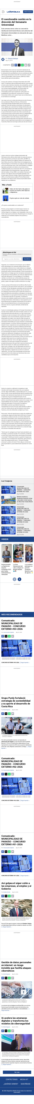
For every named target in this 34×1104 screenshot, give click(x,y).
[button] (28, 11)
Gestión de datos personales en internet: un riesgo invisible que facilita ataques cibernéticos (16, 966)
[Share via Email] (25, 65)
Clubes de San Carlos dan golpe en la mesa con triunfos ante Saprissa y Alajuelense (20, 190)
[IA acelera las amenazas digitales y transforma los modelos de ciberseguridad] (16, 1042)
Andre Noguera (6, 709)
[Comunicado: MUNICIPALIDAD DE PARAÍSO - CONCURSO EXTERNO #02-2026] (16, 786)
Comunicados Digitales (8, 632)
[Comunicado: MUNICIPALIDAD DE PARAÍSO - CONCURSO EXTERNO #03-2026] (16, 648)
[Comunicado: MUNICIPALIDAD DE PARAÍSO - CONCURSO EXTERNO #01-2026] (16, 863)
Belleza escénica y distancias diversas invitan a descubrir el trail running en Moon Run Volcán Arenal (25, 499)
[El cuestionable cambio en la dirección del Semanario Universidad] (17, 47)
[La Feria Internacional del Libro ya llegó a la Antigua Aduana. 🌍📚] (18, 553)
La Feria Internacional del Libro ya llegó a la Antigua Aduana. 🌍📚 (18, 568)
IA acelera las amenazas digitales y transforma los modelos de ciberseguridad (15, 1021)
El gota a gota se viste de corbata (19, 198)
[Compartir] (29, 65)
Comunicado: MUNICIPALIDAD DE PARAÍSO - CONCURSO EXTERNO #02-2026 (13, 762)
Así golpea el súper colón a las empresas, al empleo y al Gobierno (16, 886)
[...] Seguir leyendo (24, 662)
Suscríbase (25, 1084)
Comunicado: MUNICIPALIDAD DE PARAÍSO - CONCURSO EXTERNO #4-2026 (23, 529)
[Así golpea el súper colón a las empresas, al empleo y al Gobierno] (16, 908)
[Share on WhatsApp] (22, 65)
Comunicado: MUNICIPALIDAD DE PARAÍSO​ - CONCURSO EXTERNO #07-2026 (23, 489)
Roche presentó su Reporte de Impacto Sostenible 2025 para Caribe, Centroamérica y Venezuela (6, 569)
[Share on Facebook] (16, 65)
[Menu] (3, 11)
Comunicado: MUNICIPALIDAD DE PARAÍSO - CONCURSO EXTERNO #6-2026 (23, 509)
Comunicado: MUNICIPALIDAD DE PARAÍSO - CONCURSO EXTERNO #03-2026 (13, 624)
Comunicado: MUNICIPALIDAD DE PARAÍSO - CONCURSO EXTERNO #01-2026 (13, 840)
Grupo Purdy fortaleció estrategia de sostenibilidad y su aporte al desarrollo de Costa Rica (15, 702)
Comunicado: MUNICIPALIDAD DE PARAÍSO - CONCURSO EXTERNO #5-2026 (23, 519)
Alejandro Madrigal (13, 58)
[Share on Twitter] (19, 65)
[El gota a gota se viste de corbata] (5, 198)
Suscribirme (27, 259)
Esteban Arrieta (6, 892)
